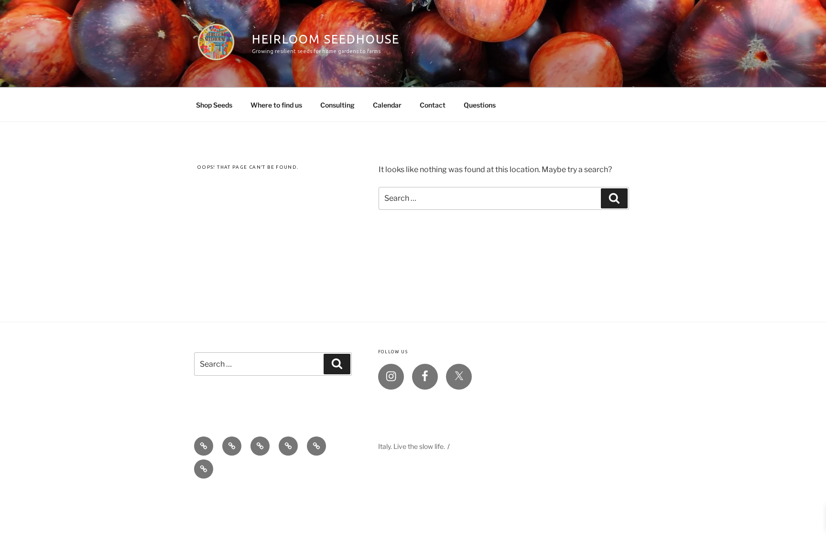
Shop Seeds (214, 105)
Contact (433, 105)
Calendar (387, 105)
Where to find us (276, 105)
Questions (480, 105)
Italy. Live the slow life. (411, 446)
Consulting (337, 105)
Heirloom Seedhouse (326, 39)
